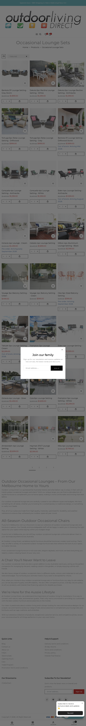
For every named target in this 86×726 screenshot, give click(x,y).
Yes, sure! (70, 713)
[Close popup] (82, 703)
